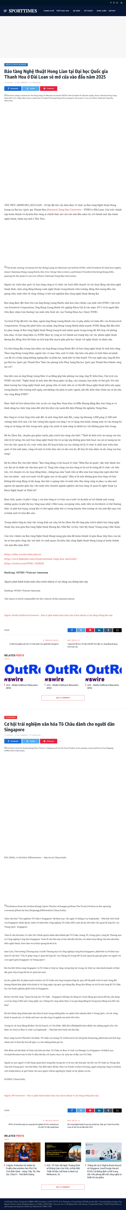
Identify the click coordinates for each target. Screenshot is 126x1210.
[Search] (121, 3)
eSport (112, 11)
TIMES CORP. (33, 1202)
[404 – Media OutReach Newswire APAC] (22, 671)
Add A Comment (63, 698)
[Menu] (5, 11)
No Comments (22, 82)
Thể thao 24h (62, 11)
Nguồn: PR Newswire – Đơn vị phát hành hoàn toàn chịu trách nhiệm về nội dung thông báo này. (51, 1095)
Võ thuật (88, 11)
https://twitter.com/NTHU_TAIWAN (24, 563)
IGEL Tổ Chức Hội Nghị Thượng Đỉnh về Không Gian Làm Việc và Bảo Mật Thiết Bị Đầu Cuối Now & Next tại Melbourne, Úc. (63, 1170)
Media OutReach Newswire (16, 65)
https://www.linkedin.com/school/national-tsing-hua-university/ (40, 558)
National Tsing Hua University (64, 209)
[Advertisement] (63, 37)
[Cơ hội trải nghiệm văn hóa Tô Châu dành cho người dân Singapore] (63, 776)
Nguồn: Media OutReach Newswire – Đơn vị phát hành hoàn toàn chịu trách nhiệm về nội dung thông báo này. (58, 615)
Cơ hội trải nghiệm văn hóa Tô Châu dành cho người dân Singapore (34, 644)
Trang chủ (49, 11)
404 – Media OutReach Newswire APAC (22, 686)
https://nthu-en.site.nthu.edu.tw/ (23, 554)
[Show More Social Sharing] (60, 88)
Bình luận (101, 11)
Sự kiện (76, 11)
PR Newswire (11, 717)
